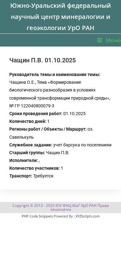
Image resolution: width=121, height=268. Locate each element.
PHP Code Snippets (37, 216)
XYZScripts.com (88, 216)
